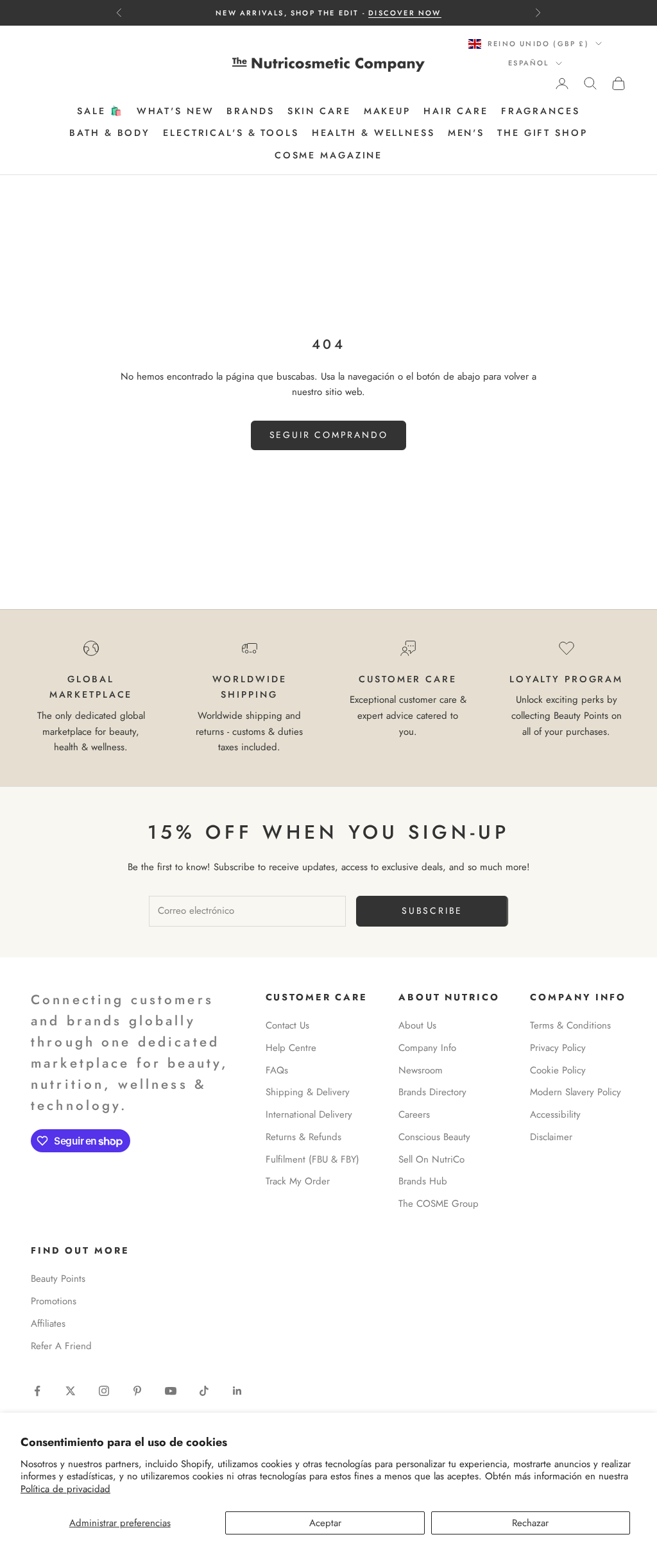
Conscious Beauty (434, 1137)
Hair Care (455, 111)
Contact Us (287, 1025)
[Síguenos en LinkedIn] (237, 1390)
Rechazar (530, 1523)
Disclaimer (551, 1137)
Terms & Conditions (570, 1025)
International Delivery (309, 1114)
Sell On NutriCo (431, 1159)
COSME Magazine (328, 155)
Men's (466, 132)
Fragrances (540, 111)
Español (528, 63)
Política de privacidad (65, 1489)
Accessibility (555, 1114)
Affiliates (48, 1323)
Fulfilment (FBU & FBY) (312, 1159)
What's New (175, 111)
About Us (417, 1025)
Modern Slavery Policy (575, 1092)
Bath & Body (109, 132)
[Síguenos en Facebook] (37, 1390)
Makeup (387, 111)
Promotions (53, 1301)
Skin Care (319, 111)
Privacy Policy (558, 1048)
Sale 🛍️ (100, 111)
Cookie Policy (558, 1070)
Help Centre (291, 1048)
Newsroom (420, 1070)
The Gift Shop (542, 132)
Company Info (427, 1048)
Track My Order (298, 1181)
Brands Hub (422, 1181)
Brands (250, 111)
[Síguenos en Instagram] (104, 1390)
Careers (414, 1114)
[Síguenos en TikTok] (204, 1390)
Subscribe (432, 910)
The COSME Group (438, 1204)
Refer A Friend (61, 1346)
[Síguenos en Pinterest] (137, 1390)
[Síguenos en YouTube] (170, 1390)
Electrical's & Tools (231, 132)
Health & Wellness (373, 132)
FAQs (277, 1070)
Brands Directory (432, 1092)
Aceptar (325, 1523)
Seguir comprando (328, 434)
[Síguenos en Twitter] (70, 1390)
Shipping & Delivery (308, 1092)
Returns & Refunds (303, 1137)
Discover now (404, 13)
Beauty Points (58, 1279)
